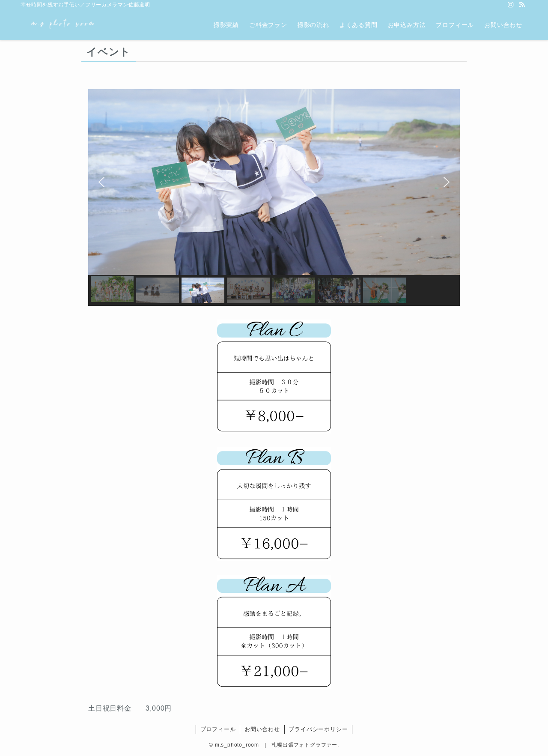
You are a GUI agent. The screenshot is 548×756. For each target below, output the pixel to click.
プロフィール (218, 729)
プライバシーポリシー (318, 729)
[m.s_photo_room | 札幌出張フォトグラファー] (63, 24)
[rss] (521, 4)
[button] (101, 182)
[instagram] (510, 4)
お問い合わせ (262, 729)
